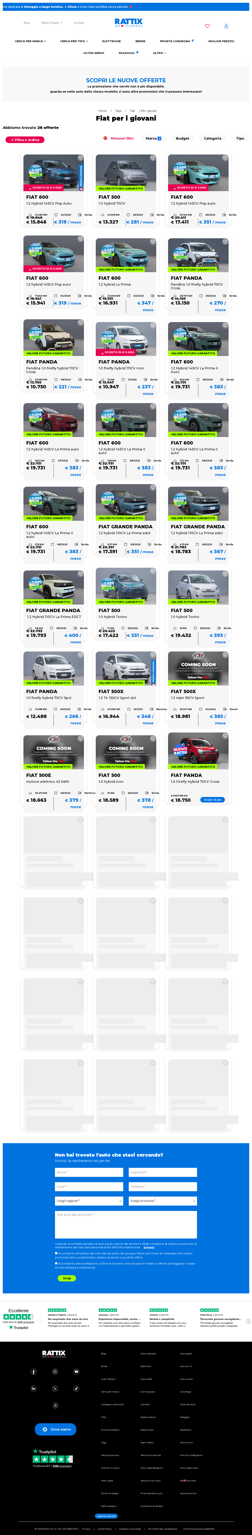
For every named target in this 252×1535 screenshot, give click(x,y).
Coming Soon (148, 1391)
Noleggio (127, 53)
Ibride (140, 41)
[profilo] (226, 26)
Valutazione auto (110, 1455)
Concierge (185, 1391)
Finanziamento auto (152, 1493)
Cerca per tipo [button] (73, 41)
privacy (149, 1247)
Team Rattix (147, 1442)
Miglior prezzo (221, 41)
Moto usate (107, 1480)
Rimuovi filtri (122, 138)
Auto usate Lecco (189, 1467)
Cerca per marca (29, 41)
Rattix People (51, 22)
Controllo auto (188, 1404)
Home (102, 111)
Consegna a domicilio (112, 1404)
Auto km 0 (186, 1366)
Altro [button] (158, 53)
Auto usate (146, 1379)
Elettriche (111, 41)
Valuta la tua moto (150, 1480)
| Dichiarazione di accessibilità (199, 1528)
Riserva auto (147, 1429)
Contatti (79, 22)
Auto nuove (186, 1379)
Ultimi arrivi (93, 53)
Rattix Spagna (108, 1506)
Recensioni (185, 1429)
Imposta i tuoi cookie (130, 1528)
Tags (118, 111)
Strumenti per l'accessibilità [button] (162, 1528)
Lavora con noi (106, 1516)
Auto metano (108, 1379)
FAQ (103, 1417)
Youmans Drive (188, 1493)
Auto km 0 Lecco (110, 1467)
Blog (27, 22)
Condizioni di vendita (152, 1506)
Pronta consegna (175, 41)
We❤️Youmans (188, 1480)
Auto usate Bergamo (152, 1467)
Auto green (186, 1353)
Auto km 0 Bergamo (191, 1455)
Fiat (132, 111)
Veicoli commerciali (151, 1455)
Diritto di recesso (109, 1493)
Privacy (86, 1528)
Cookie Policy (105, 1528)
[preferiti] (207, 26)
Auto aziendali (148, 1353)
